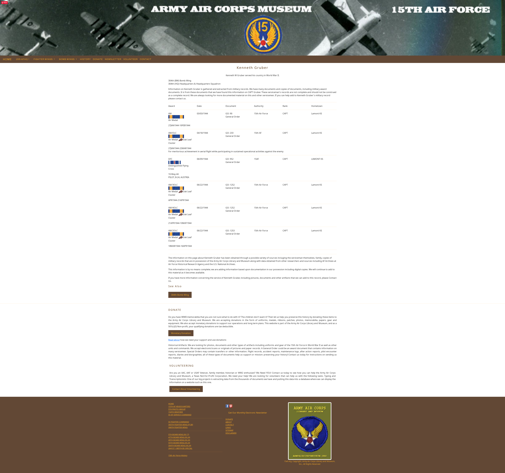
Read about (174, 339)
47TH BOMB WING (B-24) (179, 437)
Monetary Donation (181, 333)
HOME (7, 59)
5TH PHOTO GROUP (176, 409)
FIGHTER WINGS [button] (43, 59)
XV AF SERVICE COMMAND (179, 414)
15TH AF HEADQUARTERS (179, 406)
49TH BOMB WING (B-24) (179, 440)
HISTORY (85, 59)
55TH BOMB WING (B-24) (179, 443)
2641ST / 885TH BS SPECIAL (180, 448)
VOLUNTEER (130, 59)
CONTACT (145, 59)
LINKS (228, 427)
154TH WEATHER (175, 412)
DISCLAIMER (231, 433)
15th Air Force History (177, 455)
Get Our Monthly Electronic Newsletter (247, 412)
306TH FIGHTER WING (178, 427)
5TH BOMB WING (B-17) (178, 434)
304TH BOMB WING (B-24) (179, 445)
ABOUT (229, 422)
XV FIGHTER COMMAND (178, 422)
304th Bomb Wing (180, 294)
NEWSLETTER (113, 59)
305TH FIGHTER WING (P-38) (180, 424)
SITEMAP (229, 430)
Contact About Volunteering (186, 389)
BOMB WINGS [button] (67, 59)
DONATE (98, 59)
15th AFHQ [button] (22, 59)
